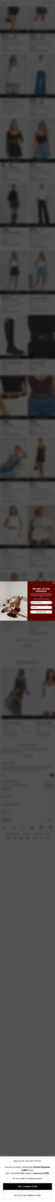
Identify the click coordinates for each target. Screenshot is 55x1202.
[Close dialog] (53, 583)
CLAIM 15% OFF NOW (41, 611)
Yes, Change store (27, 1186)
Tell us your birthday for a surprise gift (39, 605)
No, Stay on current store (27, 1195)
